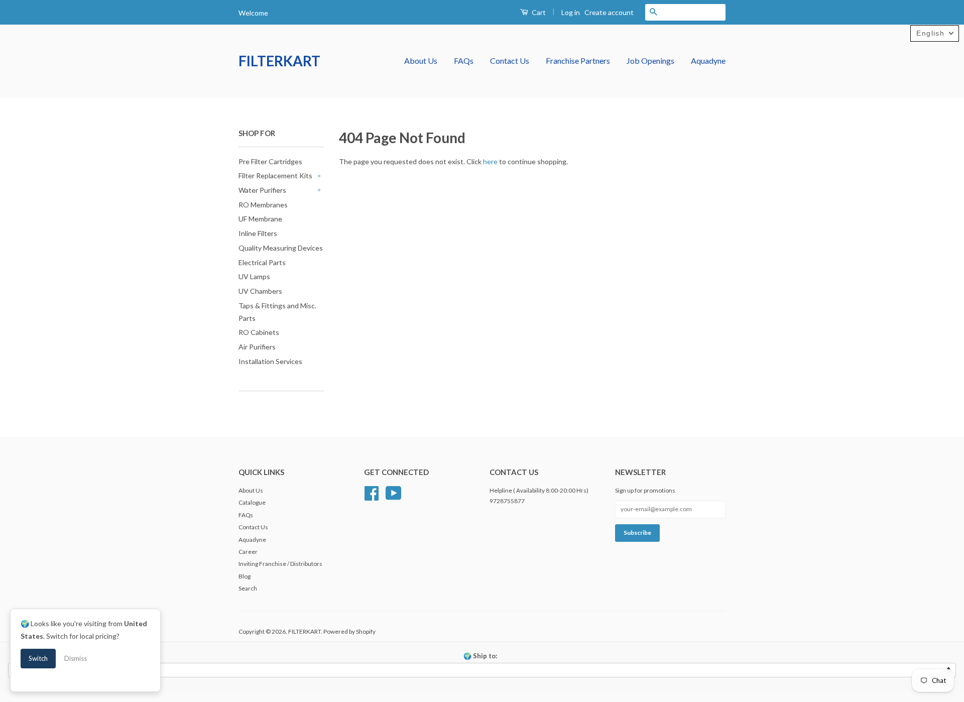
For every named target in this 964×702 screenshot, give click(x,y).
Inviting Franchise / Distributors (280, 563)
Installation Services (270, 361)
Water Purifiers (262, 190)
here (490, 161)
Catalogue (252, 502)
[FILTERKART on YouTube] (394, 492)
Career (248, 551)
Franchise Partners (578, 60)
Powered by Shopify (349, 631)
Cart (538, 12)
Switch (38, 658)
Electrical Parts (262, 262)
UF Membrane (260, 218)
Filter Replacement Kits (275, 175)
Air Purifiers (257, 346)
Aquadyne (708, 60)
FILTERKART (279, 60)
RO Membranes (263, 204)
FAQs (463, 60)
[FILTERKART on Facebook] (371, 492)
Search (247, 588)
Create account (609, 12)
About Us (420, 60)
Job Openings (650, 60)
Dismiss (75, 658)
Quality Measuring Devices (280, 248)
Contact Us (509, 60)
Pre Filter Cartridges (270, 161)
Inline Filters (257, 233)
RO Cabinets (258, 332)
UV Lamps (254, 276)
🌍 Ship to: (480, 656)
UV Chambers (260, 291)
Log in (570, 12)
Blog (244, 576)
